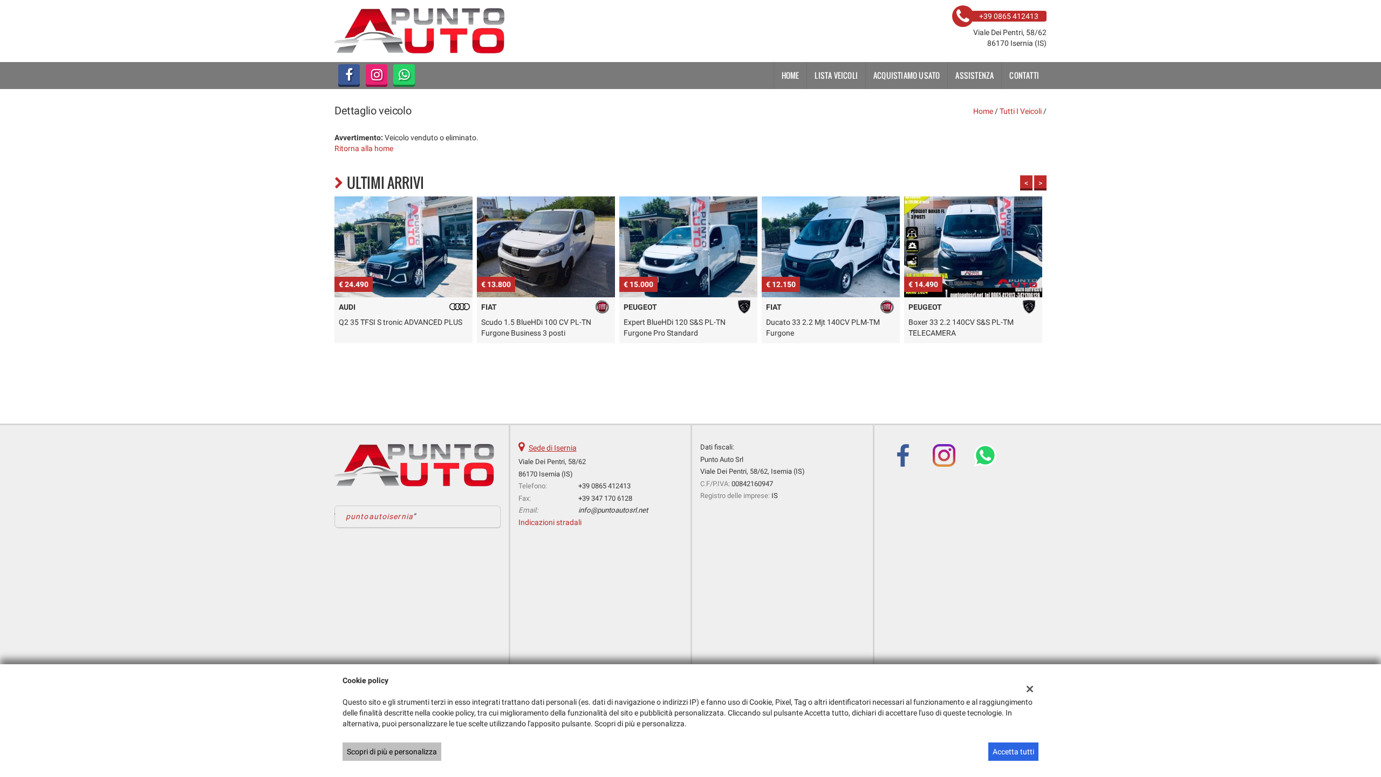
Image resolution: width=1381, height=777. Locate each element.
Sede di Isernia (553, 448)
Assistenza (974, 75)
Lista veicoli (836, 75)
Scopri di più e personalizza (392, 751)
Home (790, 75)
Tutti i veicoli (1021, 111)
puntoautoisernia (379, 516)
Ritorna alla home (363, 148)
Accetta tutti (1013, 751)
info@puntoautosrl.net (613, 510)
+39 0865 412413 (604, 486)
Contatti (1024, 75)
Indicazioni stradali (550, 522)
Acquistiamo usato (906, 75)
